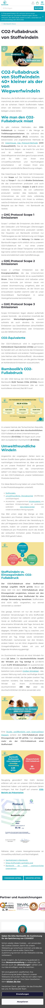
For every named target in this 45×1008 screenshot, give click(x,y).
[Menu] (42, 3)
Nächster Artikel (33, 878)
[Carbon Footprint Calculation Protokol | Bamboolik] (17, 822)
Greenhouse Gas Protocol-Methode (21, 143)
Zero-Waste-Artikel (27, 507)
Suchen (39, 8)
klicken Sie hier (14, 982)
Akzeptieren (22, 1002)
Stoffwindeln (10, 493)
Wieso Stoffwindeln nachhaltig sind (19, 863)
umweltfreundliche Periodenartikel (19, 496)
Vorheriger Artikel (12, 878)
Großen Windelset (31, 671)
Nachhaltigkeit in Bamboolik (17, 860)
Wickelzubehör (35, 501)
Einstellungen (22, 994)
